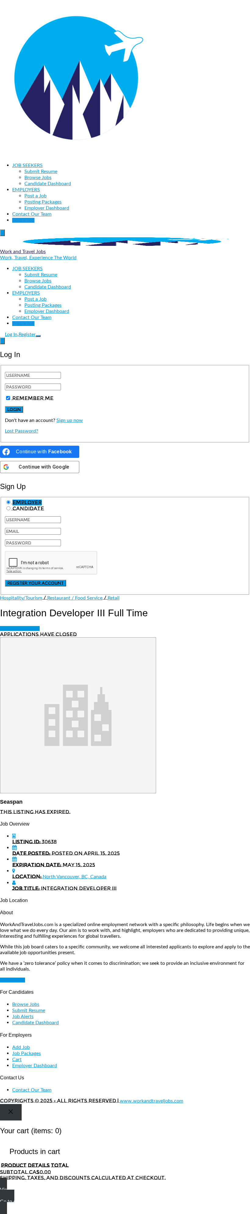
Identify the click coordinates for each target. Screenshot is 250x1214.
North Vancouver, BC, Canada (74, 876)
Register (27, 334)
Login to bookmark (20, 628)
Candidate (28, 508)
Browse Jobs (38, 177)
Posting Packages (43, 202)
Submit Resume (40, 171)
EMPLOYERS (26, 189)
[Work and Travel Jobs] (78, 154)
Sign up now (69, 420)
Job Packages (26, 1053)
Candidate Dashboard (47, 183)
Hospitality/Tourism (21, 598)
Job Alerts (23, 1016)
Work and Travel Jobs (23, 251)
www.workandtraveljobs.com (151, 1101)
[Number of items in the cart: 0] (2, 232)
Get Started (12, 980)
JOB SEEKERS (27, 165)
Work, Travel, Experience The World (38, 257)
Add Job (21, 1047)
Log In (11, 334)
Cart (17, 1059)
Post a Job (35, 195)
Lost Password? (21, 431)
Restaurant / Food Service (74, 598)
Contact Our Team (32, 214)
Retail (114, 598)
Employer (27, 502)
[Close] (11, 1112)
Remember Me (32, 398)
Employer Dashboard (46, 208)
